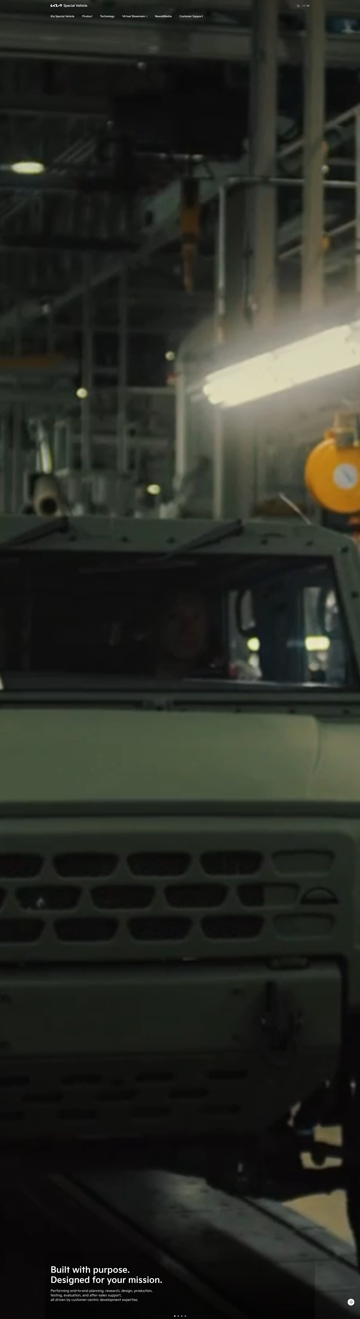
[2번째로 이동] (178, 1316)
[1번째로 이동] (175, 1316)
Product (87, 16)
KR (303, 6)
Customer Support (191, 16)
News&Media (163, 16)
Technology (107, 16)
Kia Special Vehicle (62, 16)
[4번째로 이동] (185, 1316)
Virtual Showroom (133, 16)
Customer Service (351, 1302)
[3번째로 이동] (182, 1316)
